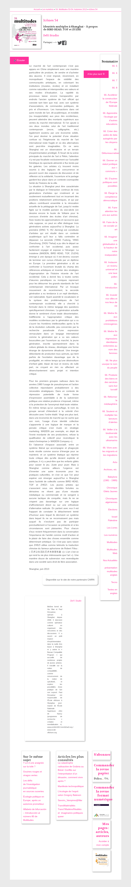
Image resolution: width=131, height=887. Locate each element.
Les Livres (112, 527)
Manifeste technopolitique (71, 786)
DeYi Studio (51, 35)
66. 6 (114, 73)
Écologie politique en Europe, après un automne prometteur (33, 800)
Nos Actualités (110, 560)
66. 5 (114, 66)
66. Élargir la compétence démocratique (110, 197)
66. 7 (114, 80)
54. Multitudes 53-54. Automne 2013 (71, 9)
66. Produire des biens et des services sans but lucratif (111, 382)
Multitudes (112, 542)
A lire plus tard (95, 74)
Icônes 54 (93, 9)
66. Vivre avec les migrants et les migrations (109, 451)
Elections (112, 509)
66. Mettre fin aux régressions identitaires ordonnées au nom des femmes (110, 342)
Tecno (114, 582)
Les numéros (48, 9)
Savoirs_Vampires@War (70, 800)
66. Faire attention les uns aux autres (109, 211)
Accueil (37, 9)
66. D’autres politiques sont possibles (110, 182)
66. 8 (114, 87)
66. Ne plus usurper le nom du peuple (109, 364)
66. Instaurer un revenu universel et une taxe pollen (110, 269)
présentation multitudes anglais (111, 571)
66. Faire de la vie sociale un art (110, 226)
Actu (115, 462)
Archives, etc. (110, 469)
